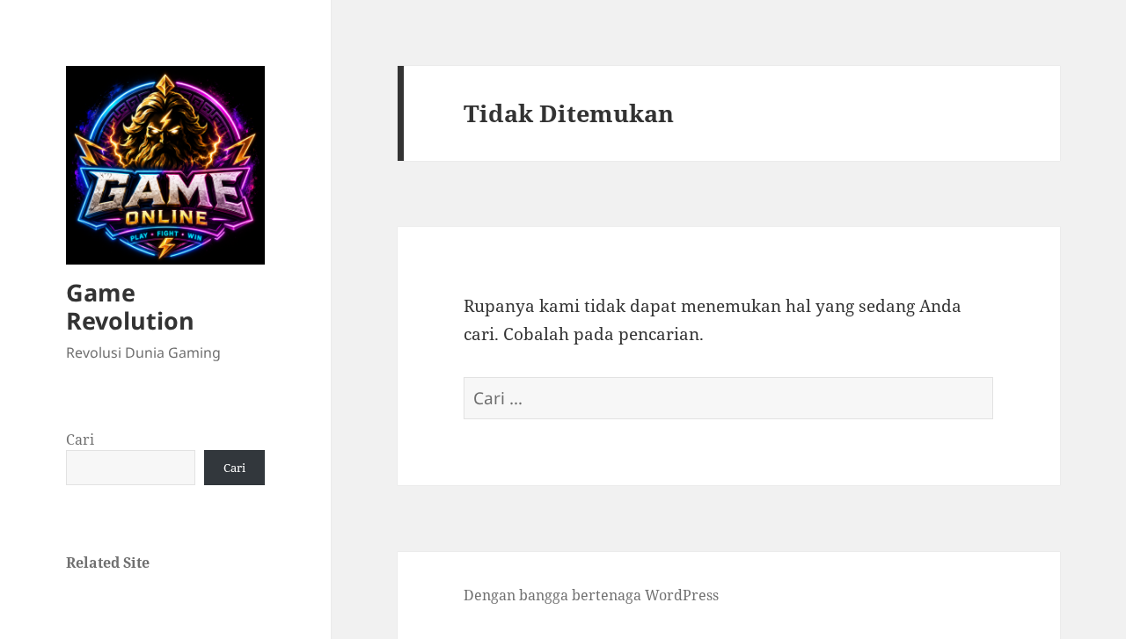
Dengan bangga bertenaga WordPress (591, 595)
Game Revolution (130, 306)
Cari (80, 439)
